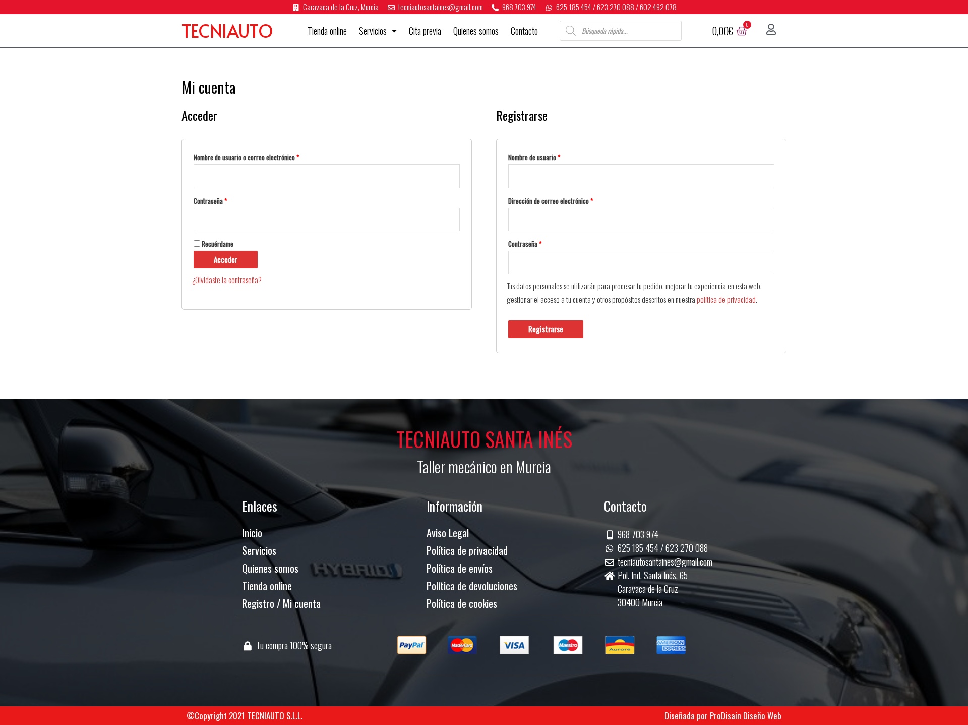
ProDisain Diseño (737, 715)
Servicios (373, 30)
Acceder (225, 259)
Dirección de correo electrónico (550, 201)
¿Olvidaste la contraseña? (227, 279)
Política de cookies (462, 603)
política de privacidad (726, 299)
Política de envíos (460, 568)
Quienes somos (476, 30)
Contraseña (210, 201)
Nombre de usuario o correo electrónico (246, 157)
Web (774, 715)
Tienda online (327, 30)
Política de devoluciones (472, 585)
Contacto (524, 30)
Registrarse (545, 328)
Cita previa (425, 30)
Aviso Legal (448, 532)
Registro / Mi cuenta (281, 603)
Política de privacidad (467, 550)
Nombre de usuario (534, 157)
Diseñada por (686, 715)
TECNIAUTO (227, 30)
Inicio (252, 532)
